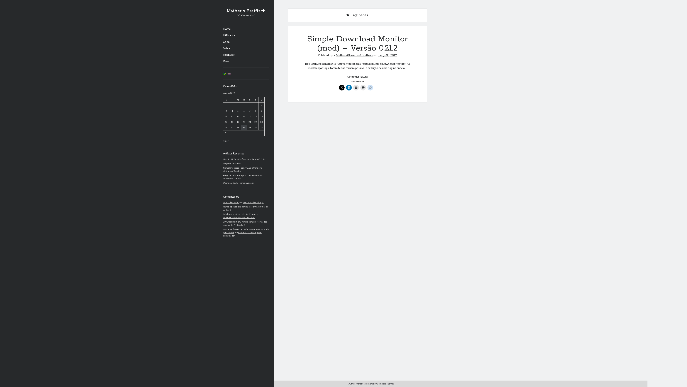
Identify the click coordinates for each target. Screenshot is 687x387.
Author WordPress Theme (361, 383)
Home (227, 28)
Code (226, 41)
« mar (225, 140)
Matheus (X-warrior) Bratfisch (354, 55)
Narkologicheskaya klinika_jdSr (237, 206)
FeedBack (229, 54)
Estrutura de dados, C (253, 202)
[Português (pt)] (224, 73)
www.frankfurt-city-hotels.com (238, 221)
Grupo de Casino (231, 202)
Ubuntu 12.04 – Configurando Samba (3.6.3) (244, 159)
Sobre (226, 48)
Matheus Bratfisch (246, 11)
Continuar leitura (357, 76)
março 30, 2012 (387, 55)
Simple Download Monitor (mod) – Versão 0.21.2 (357, 43)
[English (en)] (229, 73)
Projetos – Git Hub (231, 163)
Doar (226, 61)
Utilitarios (229, 35)
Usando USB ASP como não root (238, 182)
